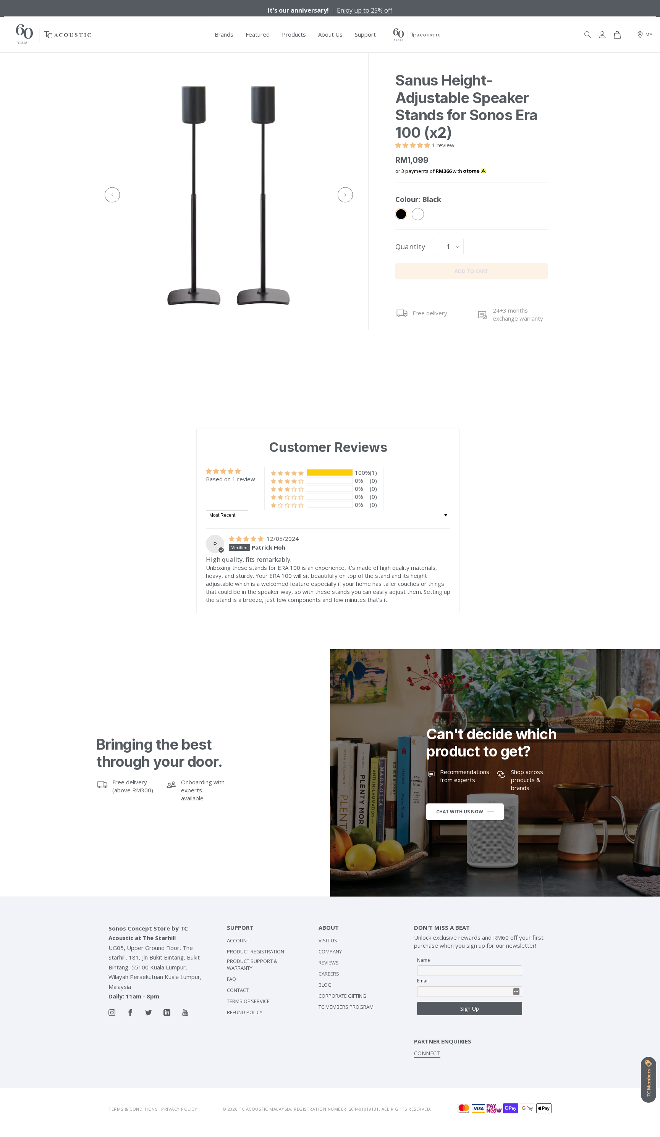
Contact (238, 990)
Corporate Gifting (342, 995)
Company (330, 951)
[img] (247, 538)
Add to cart (472, 271)
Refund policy (244, 1012)
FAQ (231, 979)
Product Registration (255, 951)
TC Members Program (346, 1006)
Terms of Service (248, 1001)
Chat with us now (459, 811)
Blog (325, 984)
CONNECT (427, 1053)
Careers (329, 973)
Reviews (329, 962)
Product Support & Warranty (252, 964)
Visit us (328, 940)
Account (238, 940)
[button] (413, 145)
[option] (330, 8)
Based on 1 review (230, 479)
